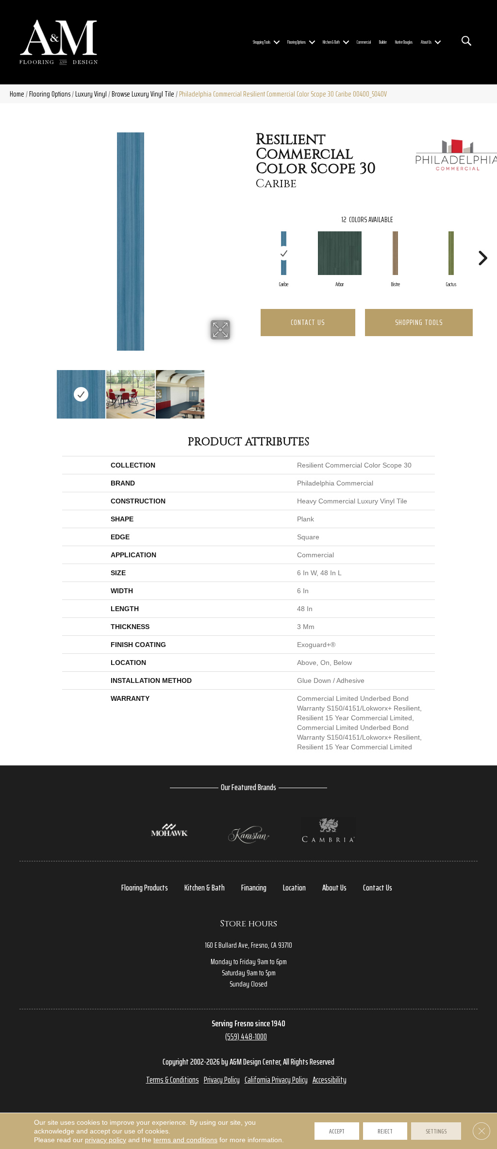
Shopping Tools (261, 42)
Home (17, 94)
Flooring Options (296, 42)
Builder (383, 42)
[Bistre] (395, 253)
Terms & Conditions (172, 1079)
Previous (24, 389)
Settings (436, 1131)
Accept (337, 1131)
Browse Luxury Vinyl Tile (143, 94)
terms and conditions (185, 1140)
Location (294, 887)
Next (236, 389)
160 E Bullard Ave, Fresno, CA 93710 (248, 945)
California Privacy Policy (276, 1079)
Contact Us (308, 322)
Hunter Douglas (404, 42)
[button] (276, 42)
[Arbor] (339, 253)
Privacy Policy (222, 1079)
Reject (385, 1131)
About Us (426, 42)
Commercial (364, 42)
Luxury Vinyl (91, 94)
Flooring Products (144, 887)
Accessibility (330, 1079)
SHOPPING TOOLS (419, 322)
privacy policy (105, 1140)
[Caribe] (284, 253)
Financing (253, 887)
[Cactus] (451, 253)
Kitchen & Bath (331, 42)
